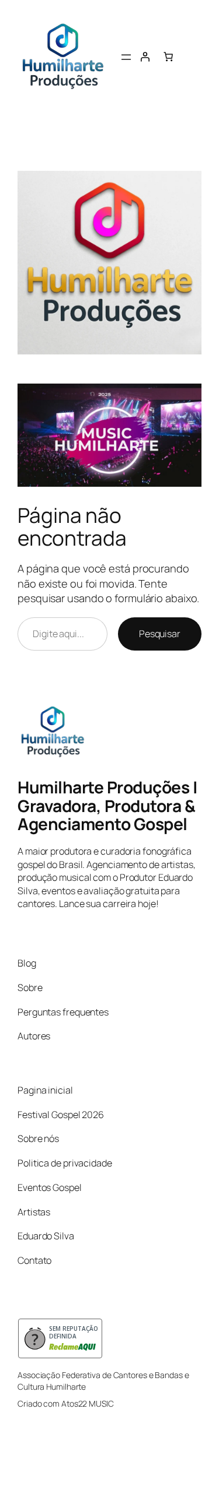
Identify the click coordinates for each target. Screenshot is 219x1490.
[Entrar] (145, 56)
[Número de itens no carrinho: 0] (168, 56)
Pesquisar (159, 633)
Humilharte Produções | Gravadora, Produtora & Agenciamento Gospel (107, 805)
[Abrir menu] (126, 57)
